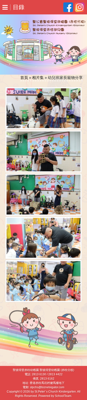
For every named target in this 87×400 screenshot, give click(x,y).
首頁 (24, 78)
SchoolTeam (63, 396)
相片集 (38, 78)
